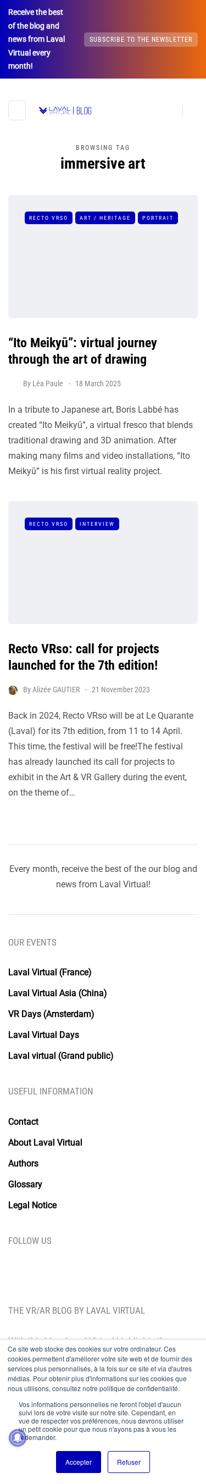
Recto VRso (48, 218)
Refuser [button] (129, 1461)
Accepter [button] (78, 1461)
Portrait (158, 218)
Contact (23, 1121)
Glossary (25, 1184)
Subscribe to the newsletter (141, 39)
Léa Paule (47, 383)
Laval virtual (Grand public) (61, 1056)
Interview (97, 524)
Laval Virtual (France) (50, 972)
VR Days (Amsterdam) (51, 1014)
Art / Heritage (105, 218)
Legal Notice (32, 1205)
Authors (23, 1163)
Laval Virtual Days (43, 1035)
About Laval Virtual (45, 1142)
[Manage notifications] (17, 1438)
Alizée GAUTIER (56, 689)
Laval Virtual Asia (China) (57, 993)
